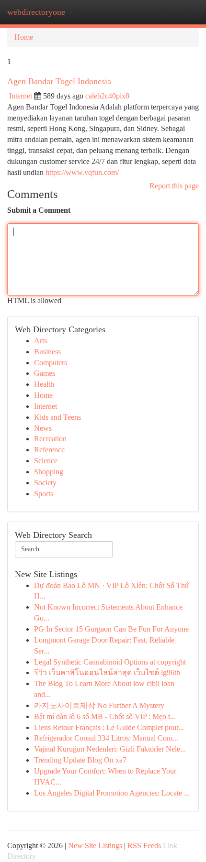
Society (45, 483)
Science (45, 461)
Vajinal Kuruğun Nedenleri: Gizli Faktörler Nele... (110, 749)
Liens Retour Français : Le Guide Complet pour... (109, 727)
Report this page (174, 186)
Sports (43, 494)
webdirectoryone (36, 12)
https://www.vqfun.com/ (82, 172)
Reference (49, 450)
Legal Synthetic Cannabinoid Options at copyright (110, 662)
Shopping (48, 472)
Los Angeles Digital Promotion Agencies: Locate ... (112, 793)
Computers (50, 363)
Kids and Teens (57, 417)
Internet (20, 96)
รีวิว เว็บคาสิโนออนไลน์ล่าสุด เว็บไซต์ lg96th (107, 672)
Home (23, 37)
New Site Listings (95, 845)
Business (47, 352)
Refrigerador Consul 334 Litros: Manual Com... (106, 738)
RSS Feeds (144, 845)
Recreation (50, 439)
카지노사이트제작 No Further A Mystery (99, 705)
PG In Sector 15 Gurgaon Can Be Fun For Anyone (111, 629)
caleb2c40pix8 (107, 96)
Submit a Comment (38, 210)
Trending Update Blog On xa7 (80, 760)
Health (44, 384)
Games (44, 373)
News (43, 428)
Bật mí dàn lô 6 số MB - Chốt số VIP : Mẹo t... (105, 716)
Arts (40, 341)
